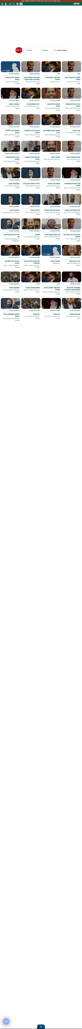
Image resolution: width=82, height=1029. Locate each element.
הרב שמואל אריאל (75, 212)
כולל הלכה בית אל (14, 290)
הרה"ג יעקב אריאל (14, 106)
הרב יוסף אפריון (55, 159)
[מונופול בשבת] (51, 256)
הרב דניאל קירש (75, 82)
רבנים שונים (16, 82)
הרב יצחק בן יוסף (55, 82)
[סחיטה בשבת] (51, 152)
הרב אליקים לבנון (35, 161)
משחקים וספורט (60, 50)
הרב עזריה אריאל (14, 186)
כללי (29, 50)
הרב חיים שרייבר (75, 263)
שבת (78, 74)
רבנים (45, 50)
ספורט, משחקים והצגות (11, 153)
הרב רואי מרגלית (55, 108)
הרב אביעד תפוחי (55, 237)
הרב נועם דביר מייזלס (13, 239)
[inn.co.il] (21, 4)
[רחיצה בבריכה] (10, 205)
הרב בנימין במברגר (74, 292)
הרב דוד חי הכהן (35, 186)
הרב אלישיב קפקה (34, 237)
